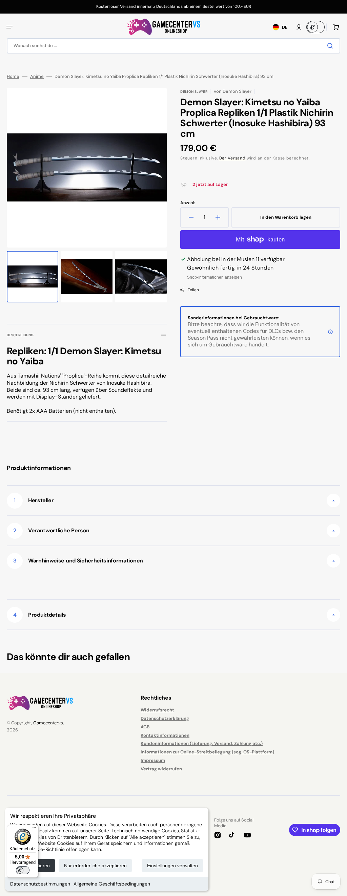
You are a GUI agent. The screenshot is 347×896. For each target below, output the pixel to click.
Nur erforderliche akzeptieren (95, 865)
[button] (9, 27)
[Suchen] (331, 45)
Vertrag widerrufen (161, 769)
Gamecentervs (48, 723)
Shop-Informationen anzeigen (214, 277)
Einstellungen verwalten (172, 865)
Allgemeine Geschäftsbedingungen (112, 884)
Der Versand (232, 158)
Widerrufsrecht (157, 710)
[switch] (22, 870)
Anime (37, 76)
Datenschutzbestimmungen (40, 884)
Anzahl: (187, 203)
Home (13, 76)
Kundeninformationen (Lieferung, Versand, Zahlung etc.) (202, 743)
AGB (145, 727)
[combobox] (173, 46)
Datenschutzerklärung (165, 718)
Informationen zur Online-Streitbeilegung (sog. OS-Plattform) (207, 752)
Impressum (153, 760)
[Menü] (34, 829)
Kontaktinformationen (165, 735)
